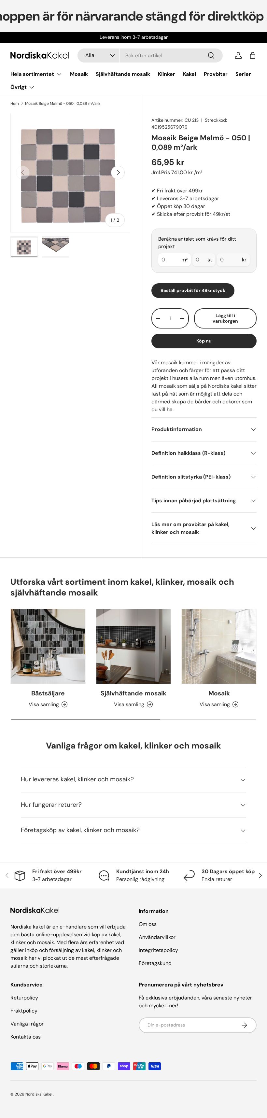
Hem (14, 103)
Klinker (166, 74)
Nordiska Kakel (38, 1094)
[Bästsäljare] (48, 646)
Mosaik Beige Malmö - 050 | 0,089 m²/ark (62, 103)
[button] (253, 55)
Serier (243, 74)
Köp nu (204, 341)
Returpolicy (24, 997)
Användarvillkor (157, 937)
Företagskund (155, 963)
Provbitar (216, 74)
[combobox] (150, 56)
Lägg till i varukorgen (225, 318)
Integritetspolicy (158, 950)
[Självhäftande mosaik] (133, 646)
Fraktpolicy (23, 1010)
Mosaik (79, 74)
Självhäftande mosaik (123, 74)
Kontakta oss (25, 1036)
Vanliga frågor (27, 1023)
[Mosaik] (219, 646)
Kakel (189, 74)
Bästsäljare (48, 693)
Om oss (148, 924)
